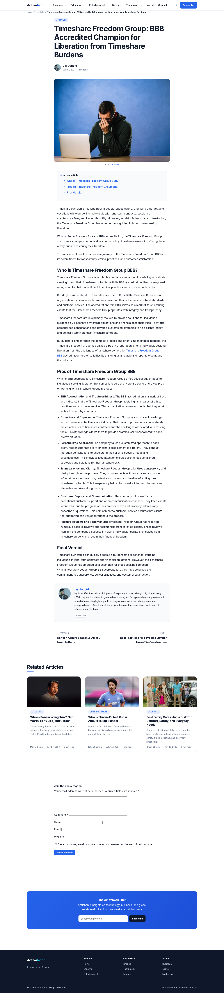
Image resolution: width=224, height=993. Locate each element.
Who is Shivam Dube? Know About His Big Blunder (107, 719)
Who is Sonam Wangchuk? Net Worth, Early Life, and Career (51, 719)
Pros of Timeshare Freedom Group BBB (92, 186)
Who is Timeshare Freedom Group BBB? (92, 180)
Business (58, 5)
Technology (133, 5)
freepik (115, 164)
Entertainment (97, 5)
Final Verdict (74, 192)
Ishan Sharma (95, 747)
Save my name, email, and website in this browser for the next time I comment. (106, 844)
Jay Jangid (70, 65)
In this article (70, 175)
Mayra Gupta (36, 747)
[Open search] (176, 5)
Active (36, 5)
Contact (162, 5)
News (115, 5)
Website (59, 836)
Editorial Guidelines (178, 987)
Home (30, 12)
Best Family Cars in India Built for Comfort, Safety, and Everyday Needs (169, 720)
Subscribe (188, 5)
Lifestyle (40, 12)
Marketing (167, 974)
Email (57, 829)
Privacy (193, 987)
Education (76, 5)
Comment (61, 814)
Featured (127, 974)
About (165, 987)
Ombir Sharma (153, 747)
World (150, 5)
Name (57, 822)
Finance (127, 964)
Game (165, 969)
